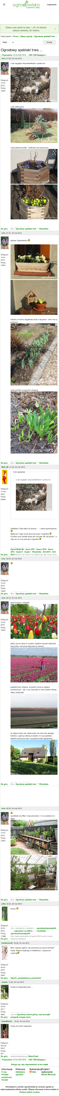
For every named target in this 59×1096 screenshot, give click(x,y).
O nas (4, 1072)
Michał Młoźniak (48, 1074)
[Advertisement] (29, 17)
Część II (19, 551)
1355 (35, 55)
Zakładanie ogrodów (20, 1073)
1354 (30, 55)
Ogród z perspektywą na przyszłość (26, 978)
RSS (34, 1072)
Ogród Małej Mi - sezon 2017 (23, 549)
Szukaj (49, 42)
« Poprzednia (6, 55)
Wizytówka (43, 228)
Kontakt (5, 1079)
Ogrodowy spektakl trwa (26, 228)
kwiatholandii (7, 943)
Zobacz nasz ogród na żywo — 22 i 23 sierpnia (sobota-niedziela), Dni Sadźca (26, 29)
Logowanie (51, 4)
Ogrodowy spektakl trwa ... (45, 36)
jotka (4, 903)
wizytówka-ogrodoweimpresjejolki (28, 932)
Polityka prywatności (7, 1075)
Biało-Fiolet (33, 1056)
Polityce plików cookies (29, 1092)
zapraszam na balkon (23, 930)
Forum (16, 36)
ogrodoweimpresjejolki (46, 928)
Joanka (5, 982)
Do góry (4, 228)
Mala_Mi (5, 467)
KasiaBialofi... (7, 1021)
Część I (27, 551)
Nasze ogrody (26, 36)
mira (3, 58)
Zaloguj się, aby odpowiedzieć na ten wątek (29, 1064)
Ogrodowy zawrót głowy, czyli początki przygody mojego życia (30, 1015)
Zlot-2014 (47, 551)
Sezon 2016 (41, 549)
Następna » (42, 55)
